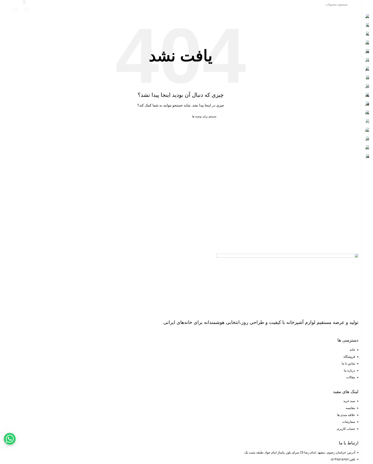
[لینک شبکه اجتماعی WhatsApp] (10, 4)
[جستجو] (24, 2)
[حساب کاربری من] (43, 13)
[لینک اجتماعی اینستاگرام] (15, 4)
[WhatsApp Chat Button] (10, 439)
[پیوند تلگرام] (5, 4)
